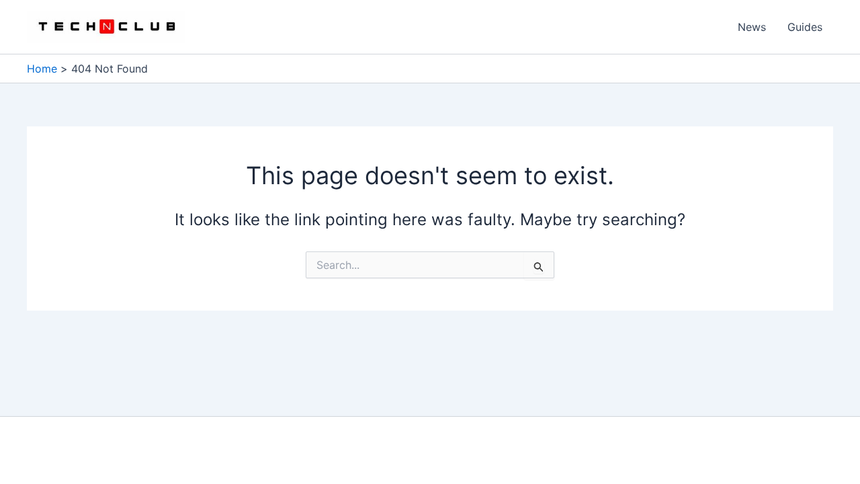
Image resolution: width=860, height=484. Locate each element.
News (752, 27)
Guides (804, 27)
